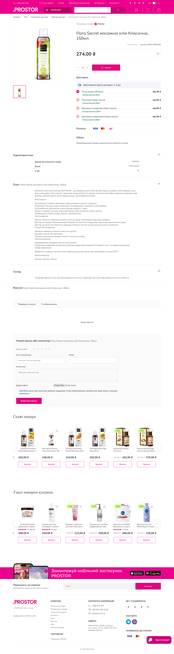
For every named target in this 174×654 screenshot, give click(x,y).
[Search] (118, 10)
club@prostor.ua (98, 613)
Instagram (135, 3)
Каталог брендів (57, 627)
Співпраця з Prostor (58, 639)
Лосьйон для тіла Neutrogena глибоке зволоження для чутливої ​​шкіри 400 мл (50, 525)
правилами (24, 393)
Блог (53, 618)
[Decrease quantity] (78, 67)
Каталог (56, 10)
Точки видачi (47, 3)
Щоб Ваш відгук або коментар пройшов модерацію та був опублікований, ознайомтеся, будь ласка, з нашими (68, 392)
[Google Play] (153, 573)
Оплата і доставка (58, 606)
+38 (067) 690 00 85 (100, 609)
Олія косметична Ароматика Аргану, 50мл (146, 449)
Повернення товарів (59, 609)
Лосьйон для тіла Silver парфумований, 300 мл (99, 525)
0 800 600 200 (22, 3)
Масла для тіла (58, 17)
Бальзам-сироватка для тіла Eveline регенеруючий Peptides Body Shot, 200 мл (74, 525)
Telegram (139, 3)
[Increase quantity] (88, 67)
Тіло (25, 17)
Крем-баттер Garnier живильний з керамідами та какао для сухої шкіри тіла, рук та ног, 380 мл (27, 525)
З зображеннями (49, 304)
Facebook (130, 3)
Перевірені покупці (27, 304)
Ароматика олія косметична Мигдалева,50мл (121, 449)
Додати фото (22, 385)
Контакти (54, 615)
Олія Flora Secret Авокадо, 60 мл (98, 449)
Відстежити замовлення (79, 3)
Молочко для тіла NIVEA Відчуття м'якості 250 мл (146, 525)
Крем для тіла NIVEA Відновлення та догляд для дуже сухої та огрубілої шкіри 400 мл (122, 525)
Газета (61, 3)
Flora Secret (134, 166)
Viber (143, 3)
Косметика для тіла (39, 17)
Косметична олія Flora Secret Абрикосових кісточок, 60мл (27, 449)
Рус (159, 3)
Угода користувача (58, 612)
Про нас (54, 621)
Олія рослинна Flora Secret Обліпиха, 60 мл (75, 449)
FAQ (52, 624)
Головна (16, 17)
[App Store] (137, 573)
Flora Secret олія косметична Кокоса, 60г (51, 449)
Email (71, 355)
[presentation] (17, 447)
